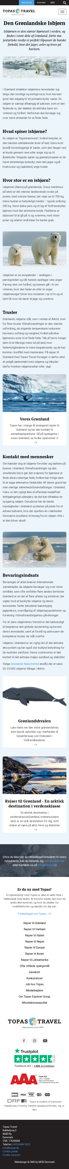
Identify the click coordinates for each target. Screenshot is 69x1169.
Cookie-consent (11, 1155)
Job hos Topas (34, 984)
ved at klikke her (54, 861)
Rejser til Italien (34, 935)
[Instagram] (34, 1043)
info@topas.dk (47, 865)
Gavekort (34, 972)
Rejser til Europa (34, 947)
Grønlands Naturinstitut (25, 664)
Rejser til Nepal (34, 941)
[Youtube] (45, 1043)
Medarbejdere (34, 990)
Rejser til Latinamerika (34, 960)
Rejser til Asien (34, 953)
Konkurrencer (34, 978)
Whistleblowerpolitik (34, 1002)
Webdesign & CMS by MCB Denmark (35, 1162)
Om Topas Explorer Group (34, 996)
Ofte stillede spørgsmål (34, 966)
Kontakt (41, 3)
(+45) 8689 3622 (21, 1144)
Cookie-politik (10, 1151)
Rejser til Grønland (34, 923)
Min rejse (27, 3)
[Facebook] (24, 1043)
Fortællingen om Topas (32, 913)
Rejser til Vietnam (34, 929)
